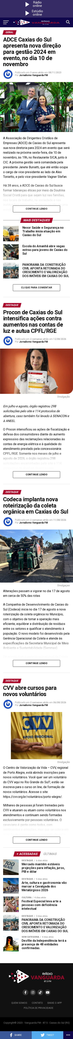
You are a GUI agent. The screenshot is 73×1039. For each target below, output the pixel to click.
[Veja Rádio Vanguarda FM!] (36, 16)
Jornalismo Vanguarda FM (33, 75)
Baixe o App (54, 1002)
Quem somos (19, 1002)
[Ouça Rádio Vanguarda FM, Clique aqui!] (36, 8)
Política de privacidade (38, 1007)
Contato (37, 1002)
